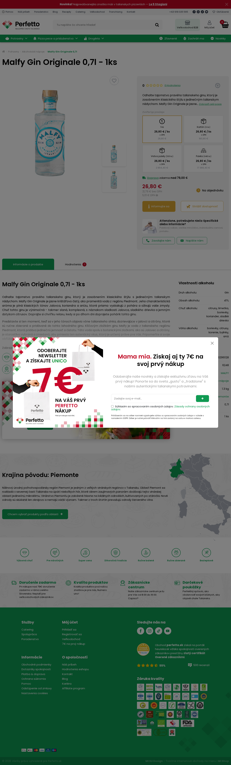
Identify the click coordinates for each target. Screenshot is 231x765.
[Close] (212, 343)
